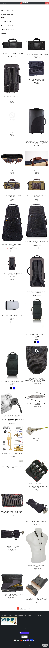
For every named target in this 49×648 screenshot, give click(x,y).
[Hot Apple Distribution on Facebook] (23, 628)
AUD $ (23, 636)
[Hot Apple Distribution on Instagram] (26, 628)
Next (29, 608)
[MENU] (0, 3)
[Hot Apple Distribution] (24, 3)
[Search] (43, 3)
